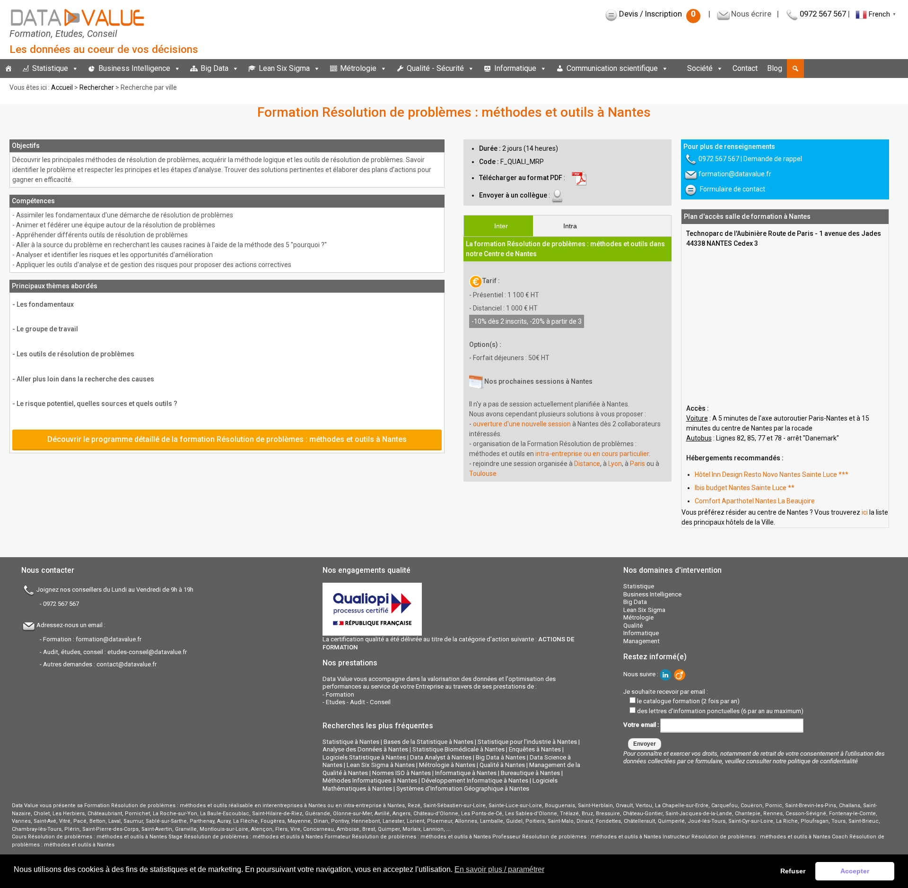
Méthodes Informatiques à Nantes (370, 780)
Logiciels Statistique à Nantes (364, 757)
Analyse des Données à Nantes (365, 749)
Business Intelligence (134, 68)
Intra (570, 226)
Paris (637, 463)
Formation (340, 694)
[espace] (677, 68)
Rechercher (96, 87)
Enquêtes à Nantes (535, 749)
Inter (501, 226)
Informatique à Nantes (466, 772)
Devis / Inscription (657, 13)
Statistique (50, 68)
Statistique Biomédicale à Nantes (458, 749)
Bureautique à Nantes (530, 772)
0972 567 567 (823, 13)
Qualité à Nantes (502, 764)
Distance (587, 463)
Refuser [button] (792, 871)
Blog (774, 68)
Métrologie (358, 68)
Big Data (214, 68)
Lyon (615, 463)
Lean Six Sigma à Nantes (381, 764)
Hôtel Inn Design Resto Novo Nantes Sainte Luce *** (771, 474)
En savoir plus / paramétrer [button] (499, 869)
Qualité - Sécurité (435, 68)
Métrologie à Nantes (447, 764)
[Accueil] (8, 68)
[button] (795, 68)
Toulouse (483, 473)
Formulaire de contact (732, 189)
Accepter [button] (854, 871)
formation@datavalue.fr (734, 174)
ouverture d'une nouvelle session (522, 424)
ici (865, 512)
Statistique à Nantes (351, 741)
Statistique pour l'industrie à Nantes (527, 741)
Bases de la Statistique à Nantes (428, 741)
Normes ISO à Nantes (401, 772)
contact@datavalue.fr (126, 664)
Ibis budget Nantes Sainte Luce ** (744, 487)
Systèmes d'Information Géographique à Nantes (462, 788)
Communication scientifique (612, 68)
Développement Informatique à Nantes (474, 780)
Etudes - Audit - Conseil (358, 702)
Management (641, 641)
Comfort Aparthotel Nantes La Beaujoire (755, 501)
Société (700, 68)
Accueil (62, 87)
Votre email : (641, 724)
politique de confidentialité (823, 761)
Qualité (633, 625)
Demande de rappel (772, 159)
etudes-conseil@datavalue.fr (147, 651)
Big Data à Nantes (500, 757)
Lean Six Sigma (284, 68)
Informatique (515, 68)
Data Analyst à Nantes (440, 757)
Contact (745, 68)
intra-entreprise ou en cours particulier (592, 453)
